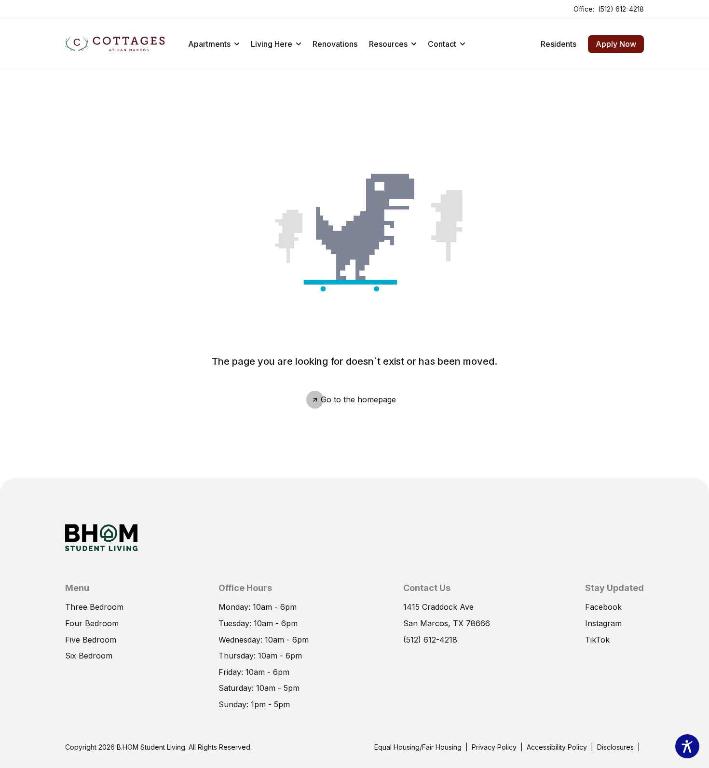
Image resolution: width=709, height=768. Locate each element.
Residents (558, 43)
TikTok (597, 639)
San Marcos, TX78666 (446, 622)
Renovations (335, 44)
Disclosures (615, 746)
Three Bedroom (94, 607)
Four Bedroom (92, 623)
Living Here (271, 44)
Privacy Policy (494, 747)
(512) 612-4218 (621, 8)
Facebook (603, 606)
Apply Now (612, 42)
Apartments (209, 44)
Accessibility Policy (557, 747)
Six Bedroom (88, 655)
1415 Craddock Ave (438, 606)
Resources (388, 44)
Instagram (603, 622)
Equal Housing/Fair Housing (418, 746)
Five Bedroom (90, 640)
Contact (442, 44)
